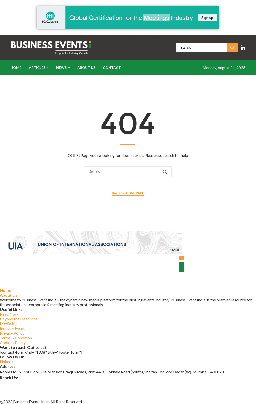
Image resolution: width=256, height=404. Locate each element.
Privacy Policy (12, 333)
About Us (87, 67)
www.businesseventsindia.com (26, 389)
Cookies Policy (13, 342)
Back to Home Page (128, 193)
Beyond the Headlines (19, 318)
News (61, 67)
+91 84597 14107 (15, 395)
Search (232, 47)
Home (16, 67)
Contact (112, 67)
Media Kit (8, 323)
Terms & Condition (16, 337)
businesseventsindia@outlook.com (30, 383)
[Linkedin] (243, 47)
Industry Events (13, 328)
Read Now (9, 314)
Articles (37, 67)
